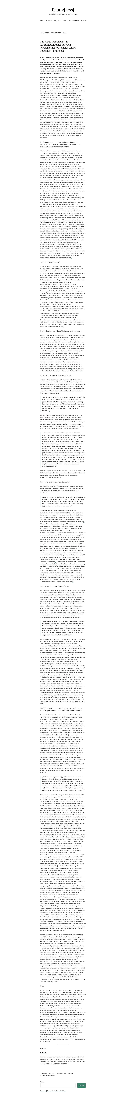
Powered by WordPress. (53, 1091)
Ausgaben (56, 20)
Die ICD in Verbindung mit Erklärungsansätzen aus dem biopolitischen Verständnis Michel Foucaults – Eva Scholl (58, 46)
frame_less (44, 1073)
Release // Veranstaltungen (70, 20)
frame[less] (63, 9)
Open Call (83, 20)
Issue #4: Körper (62, 1073)
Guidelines (49, 20)
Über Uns (42, 20)
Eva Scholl (71, 1073)
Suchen (42, 1082)
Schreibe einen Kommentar (48, 1075)
